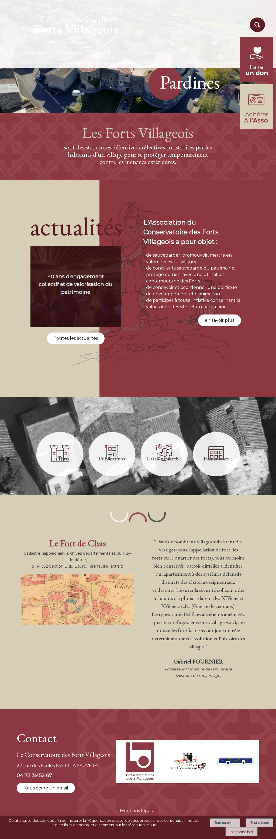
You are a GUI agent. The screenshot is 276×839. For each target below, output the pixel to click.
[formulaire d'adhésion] (256, 127)
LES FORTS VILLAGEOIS (109, 53)
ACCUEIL (10, 53)
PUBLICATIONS (149, 53)
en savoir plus (219, 320)
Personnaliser (241, 832)
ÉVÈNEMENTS (70, 53)
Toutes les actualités (76, 338)
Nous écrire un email (45, 788)
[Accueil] (63, 25)
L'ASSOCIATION (37, 53)
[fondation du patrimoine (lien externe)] (256, 80)
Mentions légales (138, 810)
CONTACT (178, 53)
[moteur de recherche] (256, 31)
